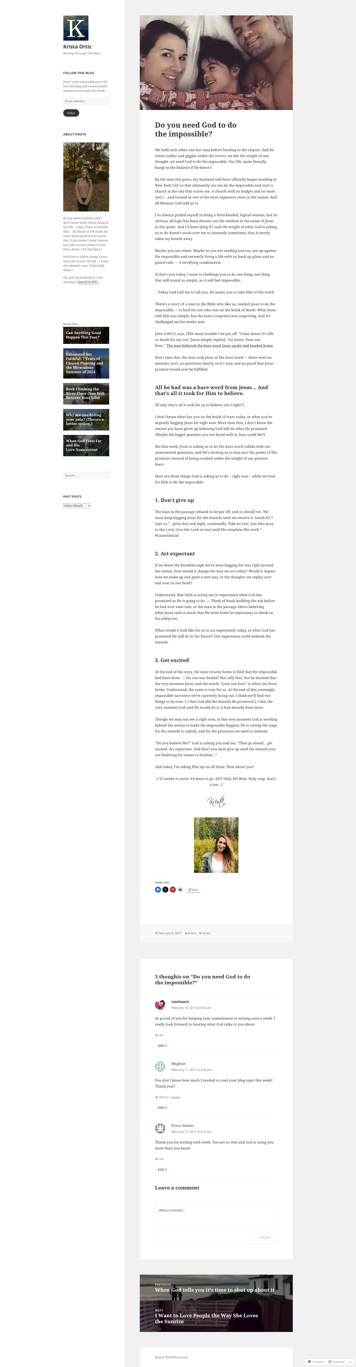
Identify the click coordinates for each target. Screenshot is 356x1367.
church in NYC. (88, 282)
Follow (71, 113)
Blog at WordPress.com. (171, 1357)
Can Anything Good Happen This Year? (83, 335)
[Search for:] (86, 475)
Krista (192, 933)
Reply (162, 1046)
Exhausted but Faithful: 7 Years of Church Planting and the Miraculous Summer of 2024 (84, 363)
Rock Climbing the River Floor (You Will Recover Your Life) (85, 393)
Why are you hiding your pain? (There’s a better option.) (85, 419)
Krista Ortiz (77, 46)
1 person (174, 1097)
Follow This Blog (78, 73)
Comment (264, 1237)
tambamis (180, 1001)
